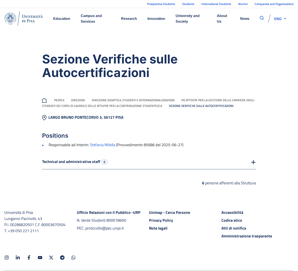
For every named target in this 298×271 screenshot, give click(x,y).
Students (188, 4)
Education (61, 19)
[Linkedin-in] (17, 257)
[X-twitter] (51, 257)
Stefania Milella (102, 145)
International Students (216, 4)
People (59, 100)
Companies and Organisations (274, 4)
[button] (277, 18)
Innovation (156, 19)
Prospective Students (161, 4)
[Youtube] (40, 257)
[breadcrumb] (45, 100)
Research (129, 19)
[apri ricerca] (262, 18)
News (244, 19)
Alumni (243, 4)
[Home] (23, 19)
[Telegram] (62, 257)
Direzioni (78, 100)
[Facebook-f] (29, 257)
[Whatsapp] (73, 257)
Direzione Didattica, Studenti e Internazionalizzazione (133, 100)
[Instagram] (6, 257)
